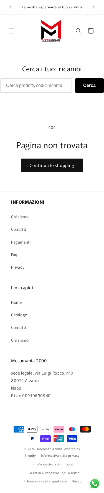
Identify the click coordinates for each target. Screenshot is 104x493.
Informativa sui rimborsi (54, 464)
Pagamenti (21, 242)
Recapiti (78, 481)
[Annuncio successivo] (94, 7)
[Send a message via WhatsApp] (94, 483)
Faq (14, 254)
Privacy (17, 267)
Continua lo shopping (52, 165)
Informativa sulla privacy (60, 455)
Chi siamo (20, 216)
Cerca (89, 85)
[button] (11, 31)
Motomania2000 (49, 448)
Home (16, 302)
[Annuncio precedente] (10, 7)
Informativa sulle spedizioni (45, 481)
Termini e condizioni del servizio (55, 472)
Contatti (18, 229)
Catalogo (19, 314)
